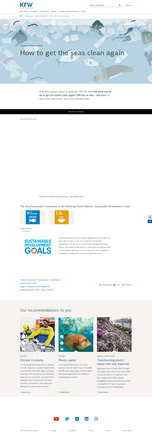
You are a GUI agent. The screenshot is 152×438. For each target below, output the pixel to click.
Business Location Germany (68, 11)
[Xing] (76, 419)
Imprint (107, 431)
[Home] (54, 6)
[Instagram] (95, 419)
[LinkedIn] (86, 419)
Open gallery (27, 229)
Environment (44, 11)
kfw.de (83, 11)
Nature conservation (42, 16)
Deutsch (129, 5)
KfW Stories (24, 11)
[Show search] (119, 5)
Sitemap (53, 431)
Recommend (106, 285)
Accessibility (72, 431)
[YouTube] (57, 419)
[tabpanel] (76, 218)
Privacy (91, 431)
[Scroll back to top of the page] (150, 221)
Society (53, 11)
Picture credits (126, 431)
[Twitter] (66, 419)
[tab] (32, 217)
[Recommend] (150, 217)
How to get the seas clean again (59, 16)
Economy (34, 11)
